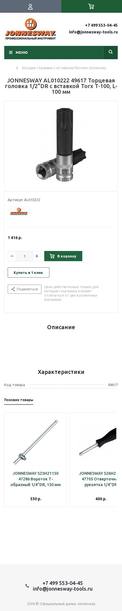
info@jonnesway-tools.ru (93, 32)
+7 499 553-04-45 (101, 25)
